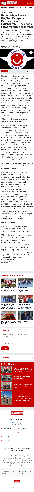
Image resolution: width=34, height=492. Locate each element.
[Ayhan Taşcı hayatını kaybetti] (25, 315)
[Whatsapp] (21, 423)
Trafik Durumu (7, 432)
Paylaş (5, 71)
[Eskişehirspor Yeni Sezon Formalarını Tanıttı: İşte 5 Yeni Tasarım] (8, 315)
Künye (13, 471)
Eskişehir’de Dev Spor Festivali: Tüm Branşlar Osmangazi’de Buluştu (8, 289)
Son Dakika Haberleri (25, 436)
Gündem (4, 8)
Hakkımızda (5, 470)
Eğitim (20, 450)
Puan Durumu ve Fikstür (26, 432)
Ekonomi (14, 450)
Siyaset (18, 8)
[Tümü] (32, 357)
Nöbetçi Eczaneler (8, 428)
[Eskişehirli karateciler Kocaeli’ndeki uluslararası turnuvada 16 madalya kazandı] (25, 299)
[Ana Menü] (30, 3)
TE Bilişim (29, 471)
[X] (15, 423)
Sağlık (30, 8)
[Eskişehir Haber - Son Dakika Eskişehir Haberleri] (9, 3)
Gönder (5, 348)
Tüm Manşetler (7, 436)
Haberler (4, 12)
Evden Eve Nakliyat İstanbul (17, 487)
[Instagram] (18, 423)
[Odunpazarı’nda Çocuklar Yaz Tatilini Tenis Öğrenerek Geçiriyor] (25, 282)
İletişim (4, 473)
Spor (24, 8)
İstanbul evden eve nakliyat (9, 484)
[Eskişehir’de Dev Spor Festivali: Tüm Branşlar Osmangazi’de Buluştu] (8, 282)
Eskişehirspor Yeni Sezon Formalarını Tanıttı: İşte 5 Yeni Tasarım (8, 323)
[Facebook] (12, 423)
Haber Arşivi (6, 440)
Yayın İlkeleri (5, 471)
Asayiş (11, 8)
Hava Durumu (23, 428)
